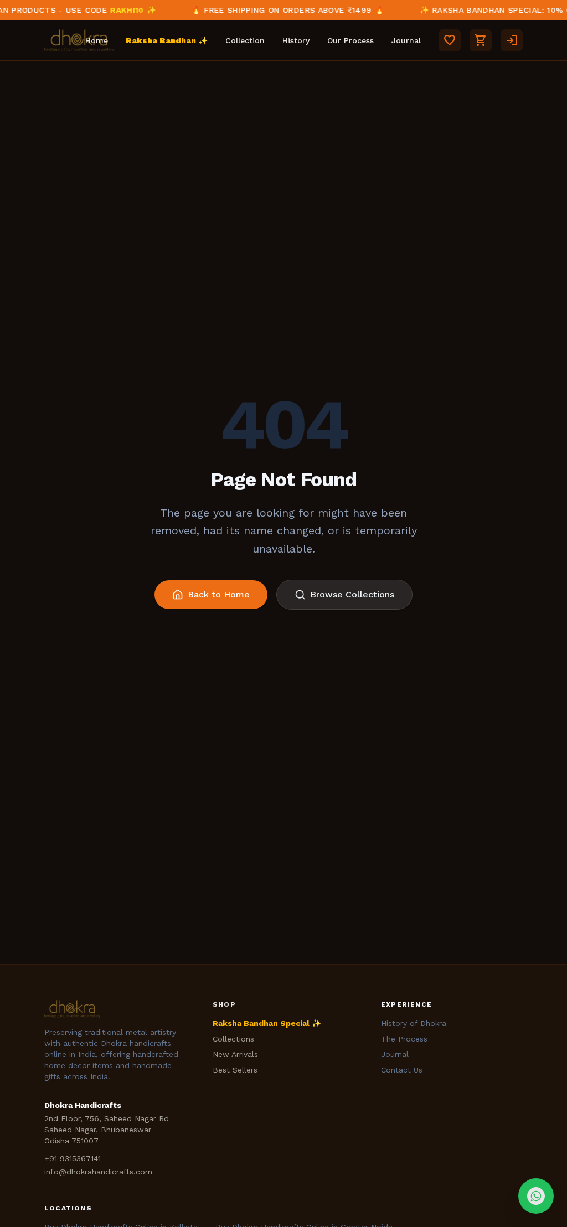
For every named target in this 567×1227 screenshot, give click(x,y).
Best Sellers (235, 1069)
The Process (404, 1038)
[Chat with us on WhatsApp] (536, 1196)
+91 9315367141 (72, 1158)
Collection (245, 40)
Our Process (350, 40)
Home (96, 40)
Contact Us (401, 1069)
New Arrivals (235, 1054)
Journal (406, 40)
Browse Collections (352, 594)
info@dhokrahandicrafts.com (98, 1171)
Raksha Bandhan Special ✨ (267, 1023)
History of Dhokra (413, 1023)
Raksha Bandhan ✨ (167, 40)
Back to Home (219, 594)
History (296, 40)
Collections (233, 1038)
